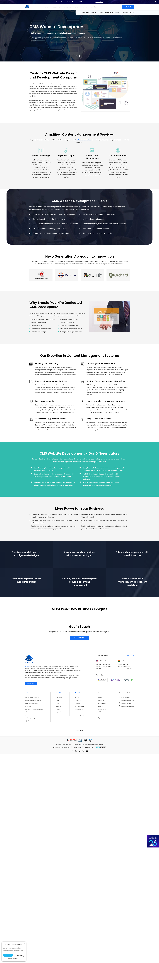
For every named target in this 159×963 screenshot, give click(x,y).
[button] (13, 959)
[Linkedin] (79, 751)
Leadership (78, 700)
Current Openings (79, 715)
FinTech (58, 700)
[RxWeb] (115, 680)
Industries (59, 693)
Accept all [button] (8, 955)
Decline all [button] (19, 955)
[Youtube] (87, 751)
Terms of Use (77, 747)
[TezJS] (128, 680)
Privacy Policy (89, 747)
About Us (77, 693)
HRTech (58, 709)
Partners (77, 703)
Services (27, 693)
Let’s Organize (78, 638)
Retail (57, 715)
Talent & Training (79, 709)
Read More (99, 2)
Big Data (27, 715)
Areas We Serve (102, 709)
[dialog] (14, 951)
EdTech (58, 703)
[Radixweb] (29, 658)
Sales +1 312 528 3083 (126, 703)
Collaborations (101, 712)
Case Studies (101, 700)
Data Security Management (61, 747)
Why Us (77, 697)
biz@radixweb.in (125, 697)
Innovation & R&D (79, 706)
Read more (14, 952)
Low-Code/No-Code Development (34, 709)
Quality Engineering (30, 718)
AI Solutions (28, 706)
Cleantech (58, 706)
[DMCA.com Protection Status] (101, 747)
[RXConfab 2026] (153, 841)
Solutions (100, 697)
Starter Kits (100, 706)
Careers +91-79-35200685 (127, 706)
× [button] (24, 943)
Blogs (99, 718)
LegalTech (58, 712)
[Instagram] (76, 751)
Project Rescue (28, 721)
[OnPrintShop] (102, 680)
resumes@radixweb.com (127, 700)
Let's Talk (128, 7)
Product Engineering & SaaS (32, 697)
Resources (100, 715)
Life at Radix (78, 712)
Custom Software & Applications (33, 700)
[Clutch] (72, 740)
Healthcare (59, 697)
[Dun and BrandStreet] (80, 740)
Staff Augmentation (30, 712)
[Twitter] (83, 751)
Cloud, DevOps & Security (31, 703)
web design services (83, 140)
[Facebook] (72, 751)
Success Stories (101, 703)
